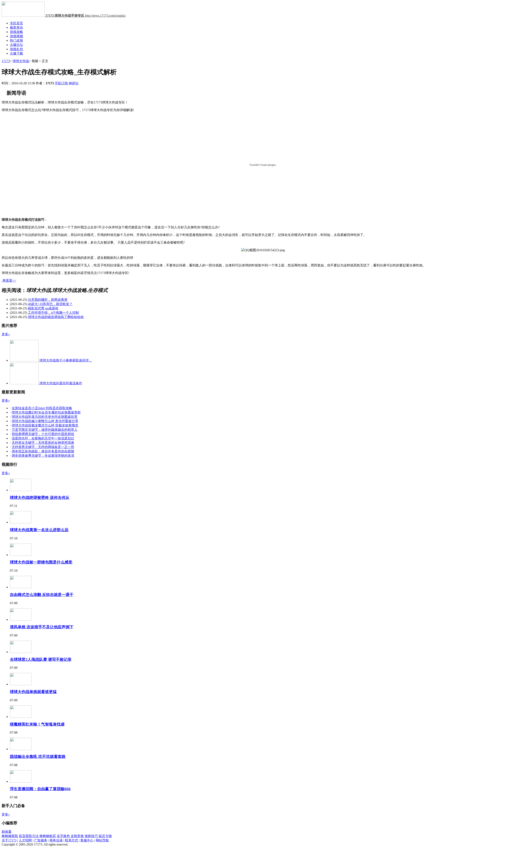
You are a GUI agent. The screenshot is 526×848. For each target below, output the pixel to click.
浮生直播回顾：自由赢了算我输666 (40, 789)
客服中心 (86, 840)
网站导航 (102, 840)
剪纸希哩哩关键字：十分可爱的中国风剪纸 (43, 434)
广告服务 (40, 840)
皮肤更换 (77, 836)
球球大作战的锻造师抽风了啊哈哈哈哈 (56, 317)
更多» (6, 334)
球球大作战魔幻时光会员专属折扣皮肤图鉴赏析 (46, 412)
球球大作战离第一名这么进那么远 (39, 530)
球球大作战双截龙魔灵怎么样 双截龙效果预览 (45, 425)
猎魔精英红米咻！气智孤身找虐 (37, 724)
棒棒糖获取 (10, 836)
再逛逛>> (9, 280)
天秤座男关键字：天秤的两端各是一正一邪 (43, 447)
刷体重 (7, 831)
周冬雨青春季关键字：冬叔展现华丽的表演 (43, 455)
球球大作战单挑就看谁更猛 (33, 692)
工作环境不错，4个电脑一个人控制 (53, 312)
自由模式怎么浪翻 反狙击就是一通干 (41, 594)
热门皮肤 (16, 40)
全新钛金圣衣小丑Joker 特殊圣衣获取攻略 (42, 408)
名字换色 (63, 836)
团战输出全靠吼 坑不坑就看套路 (38, 756)
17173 (6, 61)
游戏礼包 (16, 49)
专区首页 (16, 23)
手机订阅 (61, 83)
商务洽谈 (56, 840)
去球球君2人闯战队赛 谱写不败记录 (41, 659)
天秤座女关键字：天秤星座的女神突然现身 (43, 442)
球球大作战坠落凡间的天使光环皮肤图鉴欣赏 (44, 416)
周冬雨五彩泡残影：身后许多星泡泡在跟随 (43, 451)
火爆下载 (16, 53)
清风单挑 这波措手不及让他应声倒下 (41, 627)
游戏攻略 (16, 32)
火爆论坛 (16, 44)
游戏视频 (16, 36)
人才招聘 (25, 840)
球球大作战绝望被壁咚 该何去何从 (39, 497)
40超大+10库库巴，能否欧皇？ (50, 304)
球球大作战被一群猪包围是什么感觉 (41, 562)
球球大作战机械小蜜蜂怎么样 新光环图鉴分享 (45, 421)
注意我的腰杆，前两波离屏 (47, 299)
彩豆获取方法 (29, 836)
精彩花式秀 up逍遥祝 (43, 308)
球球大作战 (21, 61)
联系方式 (71, 840)
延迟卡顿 (105, 836)
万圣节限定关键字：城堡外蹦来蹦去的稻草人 (44, 429)
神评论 (73, 83)
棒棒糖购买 (47, 836)
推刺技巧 (91, 836)
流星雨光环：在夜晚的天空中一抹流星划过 (43, 438)
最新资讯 (16, 27)
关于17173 (9, 840)
